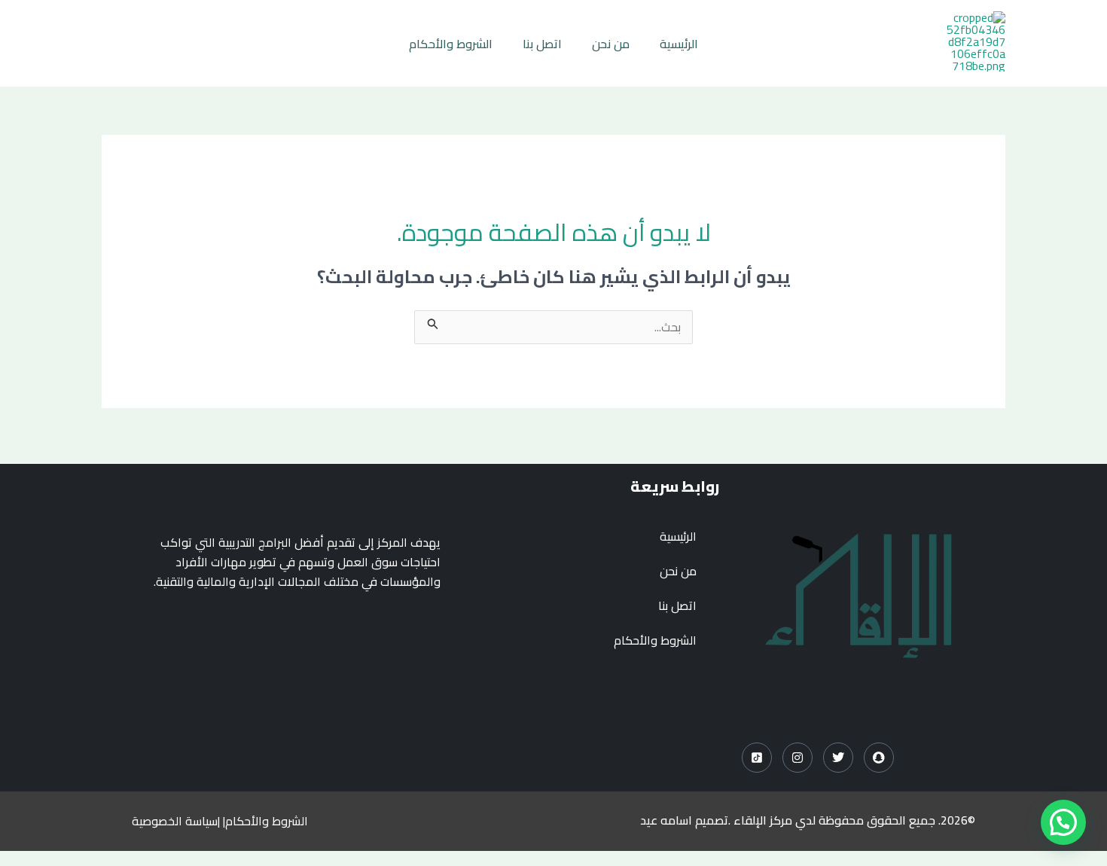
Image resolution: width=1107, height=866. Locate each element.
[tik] (757, 758)
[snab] (879, 758)
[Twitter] (838, 758)
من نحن (611, 43)
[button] (1063, 822)
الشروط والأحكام (451, 43)
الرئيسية (679, 43)
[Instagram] (797, 758)
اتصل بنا (542, 43)
